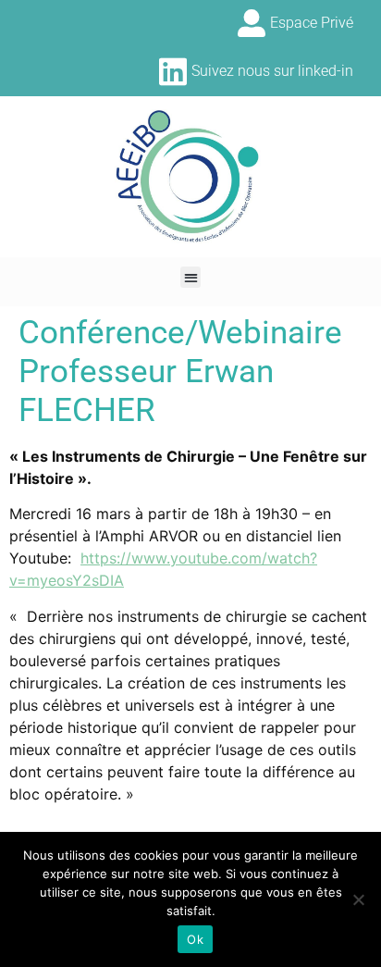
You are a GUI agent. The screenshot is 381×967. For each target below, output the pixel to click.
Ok (195, 939)
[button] (191, 277)
